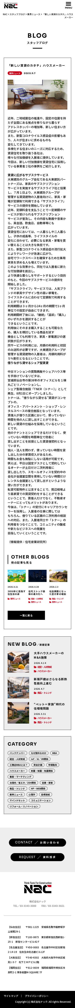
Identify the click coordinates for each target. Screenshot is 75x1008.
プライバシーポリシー (36, 996)
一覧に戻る (26, 615)
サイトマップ (11, 996)
